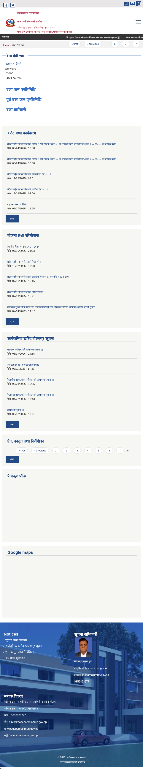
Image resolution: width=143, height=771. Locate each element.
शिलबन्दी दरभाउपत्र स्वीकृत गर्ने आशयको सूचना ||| (30, 394)
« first (69, 43)
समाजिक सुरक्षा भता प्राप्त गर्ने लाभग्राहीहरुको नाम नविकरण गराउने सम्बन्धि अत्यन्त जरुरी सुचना (51, 307)
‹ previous (88, 43)
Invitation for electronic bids (23, 364)
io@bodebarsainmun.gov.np (91, 668)
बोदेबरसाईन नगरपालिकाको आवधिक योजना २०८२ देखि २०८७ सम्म (38, 276)
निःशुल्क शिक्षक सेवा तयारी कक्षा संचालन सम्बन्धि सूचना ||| (88, 37)
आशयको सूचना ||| (15, 409)
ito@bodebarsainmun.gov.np (91, 674)
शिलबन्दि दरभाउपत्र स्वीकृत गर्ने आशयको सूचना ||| (30, 379)
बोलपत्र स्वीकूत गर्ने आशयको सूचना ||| (25, 349)
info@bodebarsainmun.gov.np (29, 721)
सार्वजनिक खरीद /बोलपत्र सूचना (23, 646)
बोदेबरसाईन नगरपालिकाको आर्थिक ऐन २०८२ (27, 189)
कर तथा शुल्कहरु (15, 658)
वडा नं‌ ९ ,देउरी (13, 64)
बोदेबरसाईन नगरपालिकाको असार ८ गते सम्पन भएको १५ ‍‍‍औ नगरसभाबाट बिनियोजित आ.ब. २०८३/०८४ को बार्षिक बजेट (61, 144)
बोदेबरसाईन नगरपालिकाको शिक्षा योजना (25, 261)
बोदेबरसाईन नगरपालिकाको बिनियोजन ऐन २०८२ (29, 174)
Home (5, 45)
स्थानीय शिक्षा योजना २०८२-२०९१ (23, 246)
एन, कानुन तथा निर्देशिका (19, 652)
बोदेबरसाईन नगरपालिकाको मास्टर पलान (25, 291)
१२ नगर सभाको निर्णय (17, 204)
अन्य (12, 218)
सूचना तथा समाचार (16, 640)
